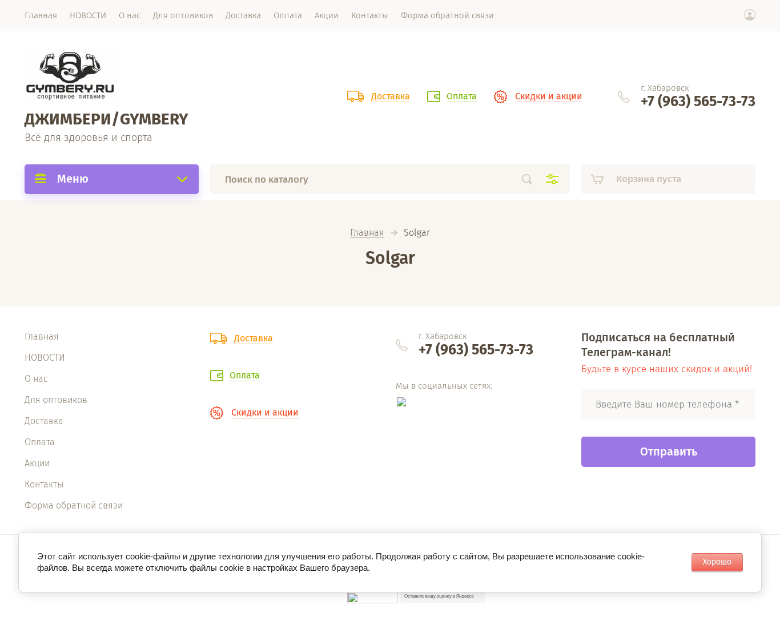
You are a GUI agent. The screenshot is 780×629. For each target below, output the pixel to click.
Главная (367, 233)
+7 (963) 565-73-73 (698, 101)
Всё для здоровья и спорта (88, 137)
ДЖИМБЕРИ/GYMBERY (106, 119)
